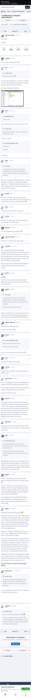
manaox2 (7, 398)
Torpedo (7, 193)
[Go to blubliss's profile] (2, 509)
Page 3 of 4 (14, 31)
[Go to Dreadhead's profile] (2, 422)
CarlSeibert (8, 246)
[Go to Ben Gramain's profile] (2, 571)
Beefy (6, 160)
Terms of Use (4, 691)
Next (26, 31)
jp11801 (6, 24)
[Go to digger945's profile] (2, 606)
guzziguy (7, 58)
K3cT (6, 67)
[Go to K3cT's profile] (2, 68)
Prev (5, 31)
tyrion (6, 110)
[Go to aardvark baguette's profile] (2, 36)
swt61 (6, 435)
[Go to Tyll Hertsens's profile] (2, 379)
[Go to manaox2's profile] (2, 399)
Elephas (7, 474)
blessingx (7, 227)
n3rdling (7, 367)
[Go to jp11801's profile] (2, 24)
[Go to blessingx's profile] (2, 228)
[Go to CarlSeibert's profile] (2, 247)
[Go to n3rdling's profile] (2, 367)
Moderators (12, 110)
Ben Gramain (8, 570)
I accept (26, 689)
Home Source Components (20, 24)
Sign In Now (15, 644)
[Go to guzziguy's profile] (2, 59)
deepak (7, 289)
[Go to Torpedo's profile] (2, 194)
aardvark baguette (10, 35)
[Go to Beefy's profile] (2, 161)
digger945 (7, 606)
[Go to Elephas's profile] (2, 475)
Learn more (3, 2)
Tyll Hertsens (8, 378)
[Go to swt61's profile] (2, 436)
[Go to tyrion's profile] (2, 111)
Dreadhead (8, 422)
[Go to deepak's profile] (2, 290)
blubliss (7, 508)
